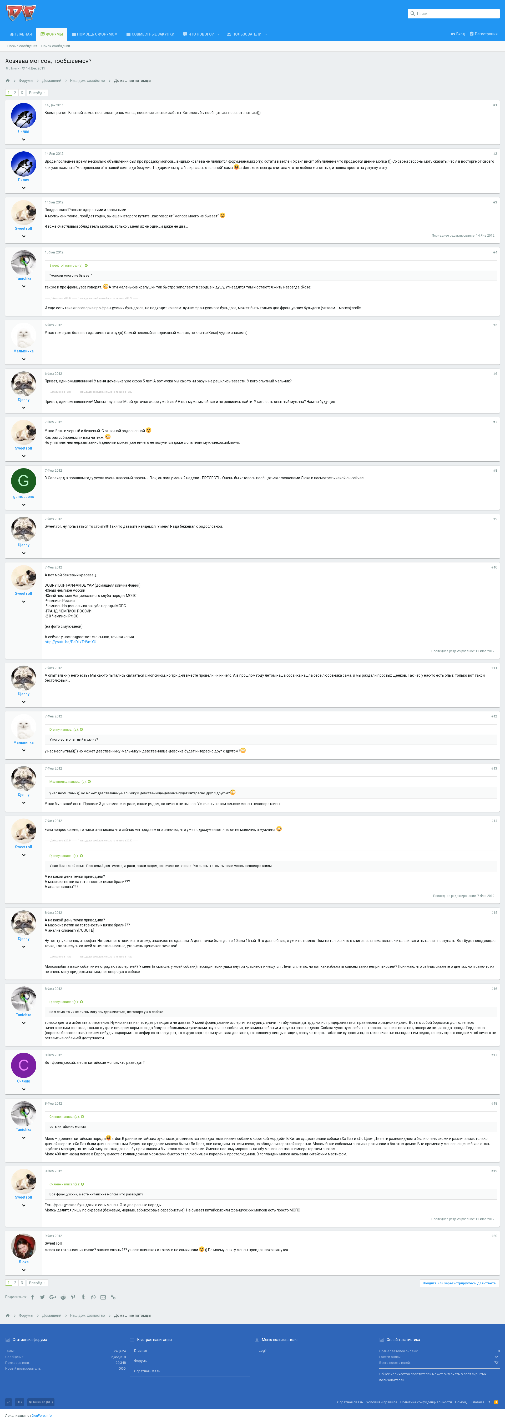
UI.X (20, 1402)
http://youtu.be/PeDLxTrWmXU (70, 642)
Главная (140, 1351)
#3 (495, 202)
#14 (494, 821)
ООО (122, 1368)
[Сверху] (489, 1402)
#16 (494, 989)
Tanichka (23, 278)
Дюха (23, 1262)
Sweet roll (23, 228)
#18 (494, 1103)
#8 (495, 470)
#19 (494, 1171)
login (263, 1351)
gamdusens (23, 497)
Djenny (23, 400)
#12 (494, 716)
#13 (494, 768)
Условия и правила (381, 1402)
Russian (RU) (42, 1402)
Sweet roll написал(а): (66, 265)
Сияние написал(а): (64, 1117)
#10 (494, 567)
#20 (494, 1236)
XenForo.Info (42, 1416)
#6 (495, 374)
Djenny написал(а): (64, 729)
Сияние (23, 1081)
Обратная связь (147, 1371)
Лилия (14, 68)
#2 (495, 154)
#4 (495, 252)
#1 (495, 105)
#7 (495, 422)
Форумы (141, 1361)
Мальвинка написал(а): (68, 782)
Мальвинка (23, 351)
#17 (494, 1055)
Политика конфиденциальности (426, 1402)
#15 (494, 913)
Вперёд (35, 93)
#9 (495, 519)
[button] (219, 34)
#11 (494, 668)
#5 (495, 325)
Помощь (461, 1402)
